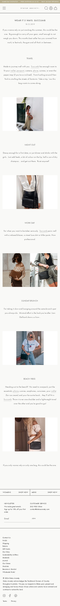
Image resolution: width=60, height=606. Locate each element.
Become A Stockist (9, 569)
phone (35, 70)
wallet (13, 70)
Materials (6, 558)
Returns (5, 546)
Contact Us (7, 538)
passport (20, 70)
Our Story (6, 552)
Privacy (13, 601)
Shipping (6, 543)
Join (34, 518)
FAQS (5, 540)
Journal (5, 561)
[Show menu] (4, 8)
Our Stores (6, 563)
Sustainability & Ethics (10, 555)
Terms (5, 601)
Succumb (35, 66)
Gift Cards (6, 549)
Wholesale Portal (9, 572)
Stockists (6, 566)
